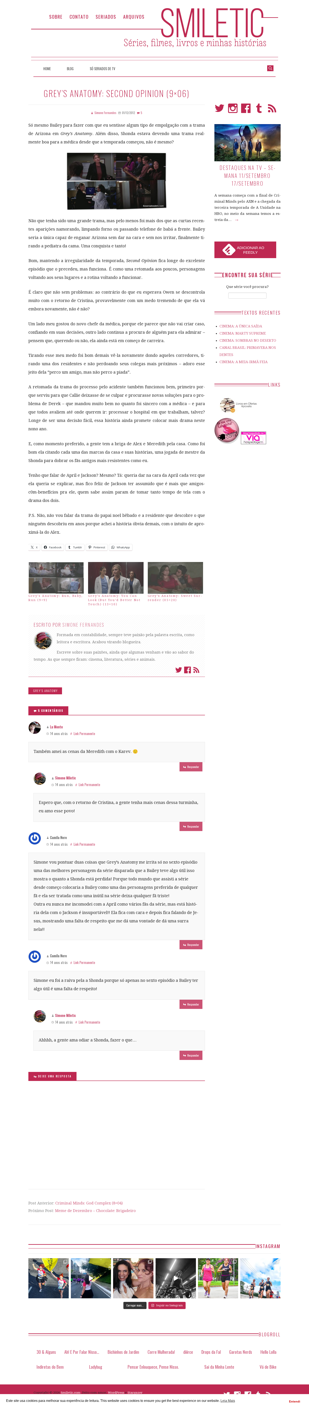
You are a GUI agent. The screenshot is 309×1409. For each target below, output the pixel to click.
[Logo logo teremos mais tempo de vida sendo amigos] (133, 1278)
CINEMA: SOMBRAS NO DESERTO (247, 340)
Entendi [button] (294, 1401)
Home (47, 68)
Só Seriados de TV (102, 68)
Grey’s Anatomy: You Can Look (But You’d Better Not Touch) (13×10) (114, 600)
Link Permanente (84, 733)
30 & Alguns (46, 1352)
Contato (79, 16)
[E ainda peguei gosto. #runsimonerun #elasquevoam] (176, 1278)
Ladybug (95, 1366)
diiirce (188, 1352)
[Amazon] (237, 414)
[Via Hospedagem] (253, 443)
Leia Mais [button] (228, 1400)
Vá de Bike (268, 1366)
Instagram (233, 110)
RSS (272, 110)
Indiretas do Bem (50, 1366)
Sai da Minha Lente (219, 1366)
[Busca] (270, 67)
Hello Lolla (268, 1352)
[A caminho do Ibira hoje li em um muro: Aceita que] (218, 1278)
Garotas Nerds (240, 1352)
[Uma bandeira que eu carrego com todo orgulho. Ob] (91, 1278)
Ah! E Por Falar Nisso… (81, 1352)
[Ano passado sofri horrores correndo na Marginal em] (260, 1278)
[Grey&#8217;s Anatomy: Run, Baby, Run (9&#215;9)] (56, 578)
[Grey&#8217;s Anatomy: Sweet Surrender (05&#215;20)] (175, 578)
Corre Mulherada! (161, 1352)
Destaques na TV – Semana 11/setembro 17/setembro (247, 175)
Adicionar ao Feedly (250, 250)
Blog (70, 68)
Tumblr (259, 110)
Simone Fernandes (83, 624)
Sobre (56, 16)
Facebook (187, 670)
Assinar (196, 670)
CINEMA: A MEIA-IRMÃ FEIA (243, 362)
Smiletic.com (71, 1393)
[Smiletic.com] (154, 34)
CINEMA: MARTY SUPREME (242, 333)
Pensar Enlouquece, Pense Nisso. (153, 1366)
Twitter (178, 670)
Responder (193, 766)
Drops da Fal (211, 1352)
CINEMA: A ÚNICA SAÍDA (240, 326)
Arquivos (134, 16)
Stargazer (135, 1393)
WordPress (116, 1393)
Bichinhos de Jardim (123, 1352)
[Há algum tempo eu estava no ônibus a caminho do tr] (48, 1278)
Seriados (106, 16)
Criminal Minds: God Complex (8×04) (89, 1203)
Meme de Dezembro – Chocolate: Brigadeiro (95, 1210)
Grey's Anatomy (45, 690)
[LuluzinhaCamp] (227, 443)
